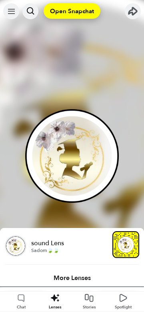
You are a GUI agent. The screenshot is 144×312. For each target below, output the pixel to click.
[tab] (72, 278)
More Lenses (72, 278)
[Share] (133, 11)
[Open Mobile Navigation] (11, 11)
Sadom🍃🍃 (45, 250)
